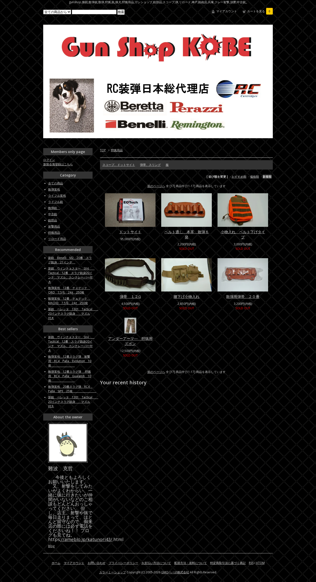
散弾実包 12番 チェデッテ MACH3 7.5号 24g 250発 (69, 300)
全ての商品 (55, 183)
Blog (51, 546)
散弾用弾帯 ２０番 (242, 296)
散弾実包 (54, 189)
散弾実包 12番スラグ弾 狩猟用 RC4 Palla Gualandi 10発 (69, 376)
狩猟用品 (117, 150)
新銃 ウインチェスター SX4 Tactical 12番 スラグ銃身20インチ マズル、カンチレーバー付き (71, 275)
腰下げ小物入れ (186, 296)
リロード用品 (57, 239)
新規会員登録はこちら (58, 164)
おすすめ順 (239, 177)
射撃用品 (54, 226)
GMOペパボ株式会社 (175, 572)
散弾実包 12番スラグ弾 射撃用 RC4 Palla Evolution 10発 (69, 361)
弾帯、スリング (150, 165)
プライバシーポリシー (123, 563)
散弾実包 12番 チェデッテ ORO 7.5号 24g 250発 (69, 290)
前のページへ (156, 186)
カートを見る (258, 11)
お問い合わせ (96, 563)
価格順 (254, 177)
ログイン (49, 160)
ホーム (56, 563)
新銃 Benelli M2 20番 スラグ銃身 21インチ (70, 260)
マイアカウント (226, 11)
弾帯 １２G (130, 296)
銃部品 (52, 220)
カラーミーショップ (112, 572)
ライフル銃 (55, 202)
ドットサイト (130, 231)
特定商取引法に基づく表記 (228, 563)
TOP (103, 150)
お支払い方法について (156, 563)
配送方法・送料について (190, 563)
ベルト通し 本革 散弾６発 (186, 234)
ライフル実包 (57, 196)
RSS (251, 563)
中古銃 (52, 214)
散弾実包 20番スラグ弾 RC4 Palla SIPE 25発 (72, 389)
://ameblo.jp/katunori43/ (86, 539)
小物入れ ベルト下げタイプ (243, 234)
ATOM (260, 563)
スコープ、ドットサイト (118, 165)
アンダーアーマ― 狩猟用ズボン (130, 341)
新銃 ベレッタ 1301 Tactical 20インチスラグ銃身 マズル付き (73, 313)
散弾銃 (54, 208)
